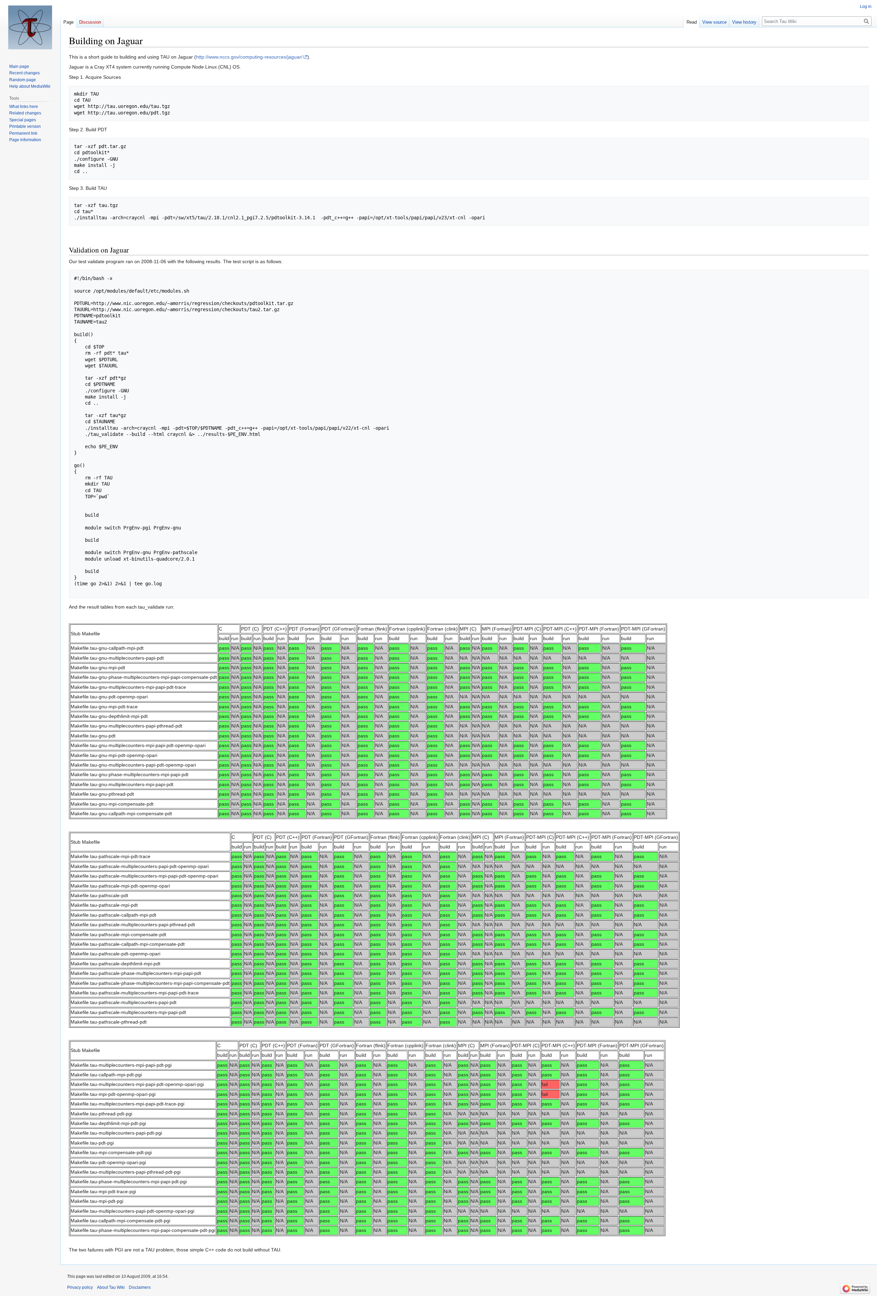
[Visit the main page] (30, 27)
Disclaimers (140, 1287)
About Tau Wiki (111, 1287)
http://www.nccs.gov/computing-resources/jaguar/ (249, 57)
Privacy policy (80, 1287)
